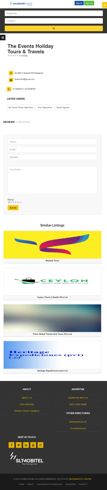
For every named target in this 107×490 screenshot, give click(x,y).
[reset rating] (9, 202)
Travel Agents (63, 107)
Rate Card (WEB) (78, 404)
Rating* (11, 199)
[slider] (13, 55)
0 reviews (23, 55)
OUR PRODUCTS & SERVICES (49, 484)
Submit (13, 207)
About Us (27, 397)
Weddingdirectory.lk (78, 421)
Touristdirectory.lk (78, 428)
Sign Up (89, 3)
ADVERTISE (70, 484)
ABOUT (30, 484)
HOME (21, 484)
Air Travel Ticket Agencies (20, 107)
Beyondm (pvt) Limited (80, 479)
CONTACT (83, 484)
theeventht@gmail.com (24, 79)
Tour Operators (45, 107)
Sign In (79, 3)
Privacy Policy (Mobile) (26, 411)
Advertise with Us (78, 397)
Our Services (27, 404)
